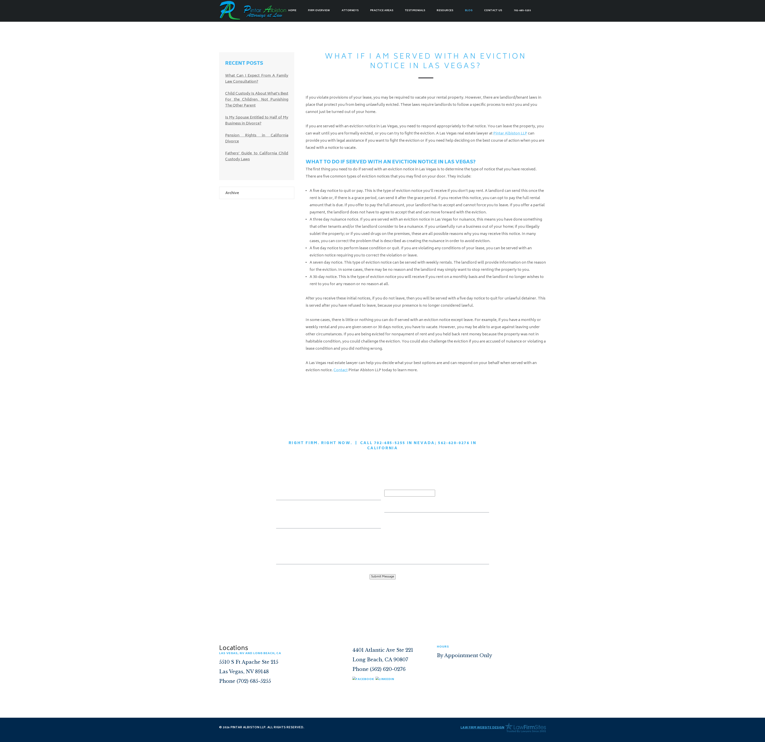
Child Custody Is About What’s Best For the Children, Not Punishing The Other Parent (256, 100)
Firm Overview (319, 10)
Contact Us (493, 10)
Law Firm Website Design (482, 727)
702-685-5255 (522, 10)
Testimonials (415, 10)
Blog (469, 10)
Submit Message (382, 576)
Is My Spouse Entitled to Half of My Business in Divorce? (256, 121)
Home (292, 10)
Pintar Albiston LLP (510, 134)
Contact (340, 370)
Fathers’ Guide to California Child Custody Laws (256, 156)
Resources (445, 10)
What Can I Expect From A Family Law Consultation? (256, 79)
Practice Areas (381, 10)
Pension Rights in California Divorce (256, 138)
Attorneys (350, 10)
